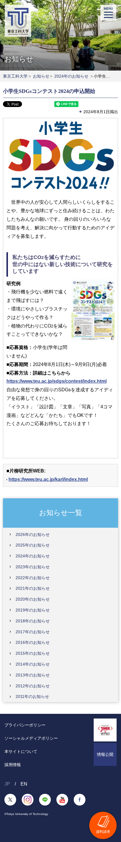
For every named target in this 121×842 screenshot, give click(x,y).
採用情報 (12, 764)
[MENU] (108, 13)
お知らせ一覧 (60, 513)
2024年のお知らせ (71, 76)
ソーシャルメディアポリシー (31, 738)
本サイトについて (20, 751)
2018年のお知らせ (33, 621)
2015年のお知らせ (33, 653)
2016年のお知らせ (33, 642)
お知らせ (41, 76)
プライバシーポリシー (25, 725)
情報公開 (105, 754)
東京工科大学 (15, 76)
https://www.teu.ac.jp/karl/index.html (48, 479)
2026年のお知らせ (33, 534)
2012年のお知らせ (33, 686)
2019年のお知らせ (33, 610)
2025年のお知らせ (33, 545)
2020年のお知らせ (33, 599)
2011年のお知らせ (32, 696)
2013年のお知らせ (33, 675)
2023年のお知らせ (33, 566)
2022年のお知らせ (33, 577)
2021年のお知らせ (33, 588)
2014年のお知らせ (33, 664)
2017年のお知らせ (33, 631)
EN (24, 783)
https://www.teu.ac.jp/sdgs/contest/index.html (56, 381)
